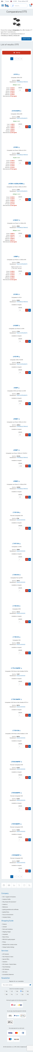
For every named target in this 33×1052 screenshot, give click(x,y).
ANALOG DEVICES (21, 520)
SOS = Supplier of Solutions (9, 897)
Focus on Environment (7, 914)
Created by (22, 1047)
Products (4, 924)
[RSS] (29, 885)
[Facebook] (3, 885)
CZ (12, 991)
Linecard (4, 926)
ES (22, 994)
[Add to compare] (19, 74)
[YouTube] (9, 885)
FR (28, 994)
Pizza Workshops (6, 967)
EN (22, 991)
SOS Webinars (5, 969)
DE (28, 991)
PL (12, 994)
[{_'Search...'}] (13, 6)
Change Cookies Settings (8, 947)
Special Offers (5, 959)
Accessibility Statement (8, 974)
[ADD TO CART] (26, 90)
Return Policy (5, 937)
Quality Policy (5, 912)
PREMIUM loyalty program (8, 939)
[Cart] (30, 5)
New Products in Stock (7, 956)
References (5, 907)
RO (6, 994)
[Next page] (21, 58)
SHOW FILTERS (26, 39)
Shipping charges (6, 932)
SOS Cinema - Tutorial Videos (9, 964)
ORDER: (20, 87)
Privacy (4, 942)
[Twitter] (19, 885)
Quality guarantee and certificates (10, 909)
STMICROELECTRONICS (22, 82)
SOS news (4, 972)
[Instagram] (24, 885)
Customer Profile (6, 899)
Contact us (4, 904)
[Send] (30, 984)
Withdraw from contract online (9, 944)
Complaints (5, 934)
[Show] (29, 90)
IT (17, 994)
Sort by (18, 52)
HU (17, 991)
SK (6, 991)
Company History (6, 917)
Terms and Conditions (7, 929)
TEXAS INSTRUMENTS (22, 118)
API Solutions (5, 954)
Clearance (4, 961)
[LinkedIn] (14, 885)
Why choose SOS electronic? (9, 902)
